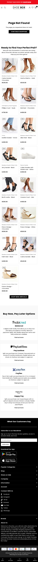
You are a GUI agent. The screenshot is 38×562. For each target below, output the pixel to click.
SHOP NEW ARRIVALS (19, 297)
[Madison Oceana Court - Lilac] (28, 185)
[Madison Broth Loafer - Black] (10, 185)
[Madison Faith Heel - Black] (10, 244)
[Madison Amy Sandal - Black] (10, 155)
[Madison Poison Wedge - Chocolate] (10, 274)
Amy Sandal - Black (8, 167)
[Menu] (1, 7)
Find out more (19, 337)
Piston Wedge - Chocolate (7, 228)
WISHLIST (19, 560)
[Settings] (29, 7)
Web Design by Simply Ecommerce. (19, 554)
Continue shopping (19, 32)
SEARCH (35, 560)
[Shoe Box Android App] (9, 455)
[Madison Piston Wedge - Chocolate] (10, 215)
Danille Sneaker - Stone (9, 138)
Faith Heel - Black (7, 257)
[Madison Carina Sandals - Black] (28, 244)
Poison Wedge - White (27, 227)
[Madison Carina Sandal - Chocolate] (10, 66)
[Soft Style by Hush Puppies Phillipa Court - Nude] (10, 96)
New (4, 59)
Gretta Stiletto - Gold (27, 78)
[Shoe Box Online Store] (19, 7)
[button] (35, 7)
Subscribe (5, 444)
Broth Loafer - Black (8, 197)
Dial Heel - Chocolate (27, 108)
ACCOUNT (10, 560)
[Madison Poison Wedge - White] (28, 215)
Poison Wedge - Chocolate (7, 287)
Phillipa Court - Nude (8, 108)
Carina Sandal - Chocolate (7, 79)
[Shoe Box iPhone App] (9, 462)
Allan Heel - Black (26, 138)
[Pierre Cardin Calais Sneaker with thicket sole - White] (28, 155)
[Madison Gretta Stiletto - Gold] (28, 66)
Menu (2, 560)
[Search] (4, 7)
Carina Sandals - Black (27, 257)
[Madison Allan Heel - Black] (28, 125)
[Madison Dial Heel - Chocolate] (28, 96)
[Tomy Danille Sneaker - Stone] (10, 125)
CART (27, 560)
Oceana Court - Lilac (27, 197)
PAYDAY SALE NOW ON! (19, 2)
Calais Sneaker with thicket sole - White (26, 168)
